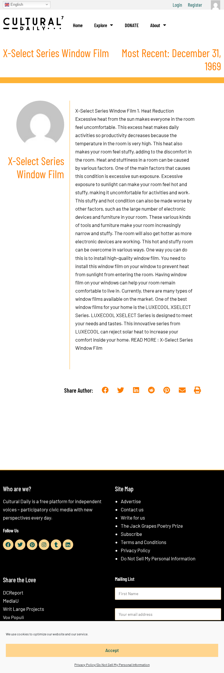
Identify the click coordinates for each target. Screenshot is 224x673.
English (16, 4)
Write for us (133, 517)
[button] (105, 390)
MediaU (11, 601)
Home (78, 25)
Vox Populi (13, 617)
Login (177, 5)
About (155, 25)
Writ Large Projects (23, 609)
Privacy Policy (135, 550)
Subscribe (131, 534)
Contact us (132, 509)
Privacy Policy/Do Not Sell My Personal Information (112, 664)
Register (195, 5)
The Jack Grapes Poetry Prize (152, 526)
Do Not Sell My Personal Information (158, 558)
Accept (112, 650)
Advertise (131, 501)
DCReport (13, 592)
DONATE (132, 25)
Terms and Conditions (143, 542)
